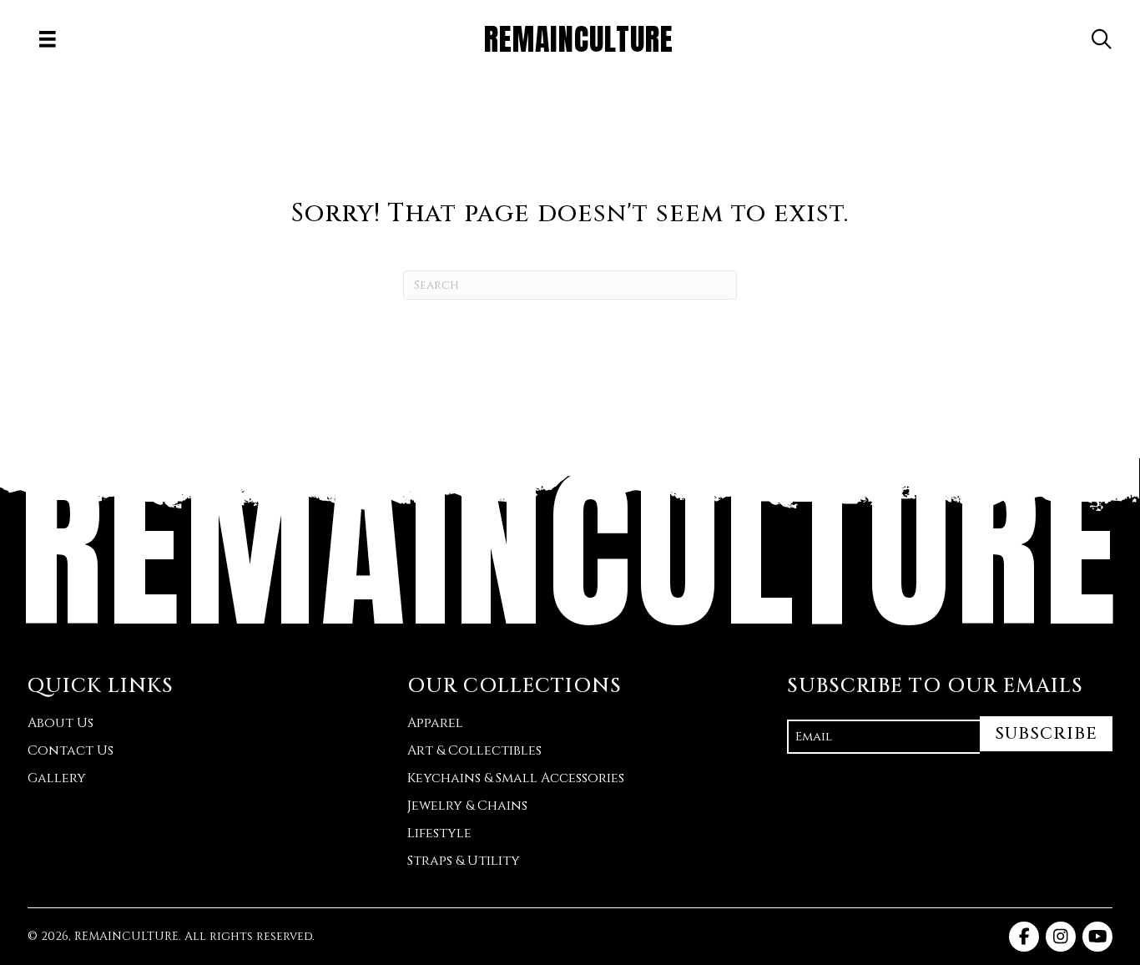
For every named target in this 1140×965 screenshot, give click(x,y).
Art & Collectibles (474, 750)
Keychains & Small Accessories (515, 778)
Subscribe (1046, 733)
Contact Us (70, 750)
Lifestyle (439, 833)
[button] (1101, 39)
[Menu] (48, 39)
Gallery (57, 778)
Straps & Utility (463, 860)
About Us (60, 723)
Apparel (435, 723)
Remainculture (578, 39)
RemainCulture (570, 549)
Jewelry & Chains (467, 805)
